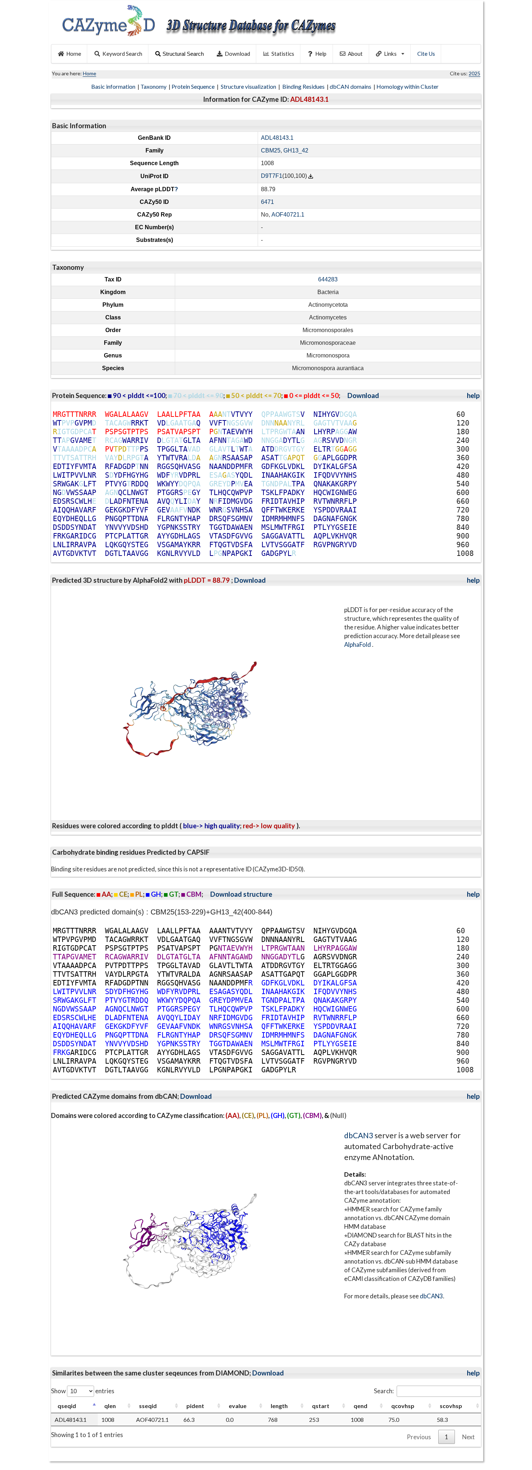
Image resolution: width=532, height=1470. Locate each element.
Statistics (282, 53)
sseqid (148, 1405)
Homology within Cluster (408, 86)
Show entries (82, 1391)
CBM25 (270, 150)
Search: (384, 1391)
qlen (110, 1405)
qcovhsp (402, 1405)
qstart (320, 1405)
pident (195, 1405)
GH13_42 (295, 150)
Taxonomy (154, 86)
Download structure (241, 894)
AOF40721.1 (287, 215)
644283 (328, 279)
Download (237, 53)
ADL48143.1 (277, 138)
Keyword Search (122, 53)
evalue (237, 1405)
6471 (267, 202)
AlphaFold (358, 644)
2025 (474, 73)
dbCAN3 (358, 1135)
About (355, 53)
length (279, 1405)
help (473, 395)
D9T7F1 (271, 176)
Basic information (113, 86)
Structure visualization (249, 86)
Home (73, 53)
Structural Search (183, 54)
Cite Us (426, 53)
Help (320, 53)
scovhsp (451, 1405)
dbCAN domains (351, 86)
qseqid (67, 1405)
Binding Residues (304, 86)
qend (360, 1405)
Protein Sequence (194, 86)
